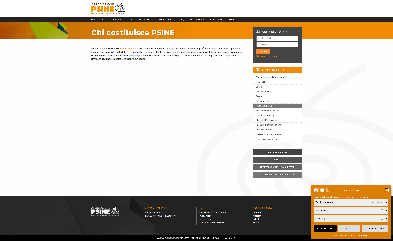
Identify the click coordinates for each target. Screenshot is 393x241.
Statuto (259, 96)
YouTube (256, 223)
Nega (349, 228)
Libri (277, 159)
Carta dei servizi (277, 152)
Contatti (117, 19)
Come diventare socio (266, 139)
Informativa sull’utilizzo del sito (212, 212)
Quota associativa (264, 129)
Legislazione (196, 19)
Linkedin (256, 219)
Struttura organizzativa (267, 110)
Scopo (259, 87)
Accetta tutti (325, 228)
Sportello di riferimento (277, 174)
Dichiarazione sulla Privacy (356, 235)
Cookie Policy (338, 235)
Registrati (215, 19)
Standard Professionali (267, 120)
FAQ (182, 19)
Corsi (131, 19)
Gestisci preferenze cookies (211, 223)
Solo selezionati (375, 228)
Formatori (145, 19)
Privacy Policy (205, 216)
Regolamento (262, 101)
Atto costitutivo (263, 91)
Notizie (230, 19)
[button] (386, 190)
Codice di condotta (265, 115)
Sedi (104, 19)
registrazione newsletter (277, 167)
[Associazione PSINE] (108, 8)
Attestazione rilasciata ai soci (270, 134)
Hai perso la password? (267, 56)
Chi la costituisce (264, 106)
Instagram (257, 216)
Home (94, 19)
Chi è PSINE (261, 82)
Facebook (257, 212)
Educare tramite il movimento (270, 77)
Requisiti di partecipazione (268, 125)
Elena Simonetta (128, 48)
